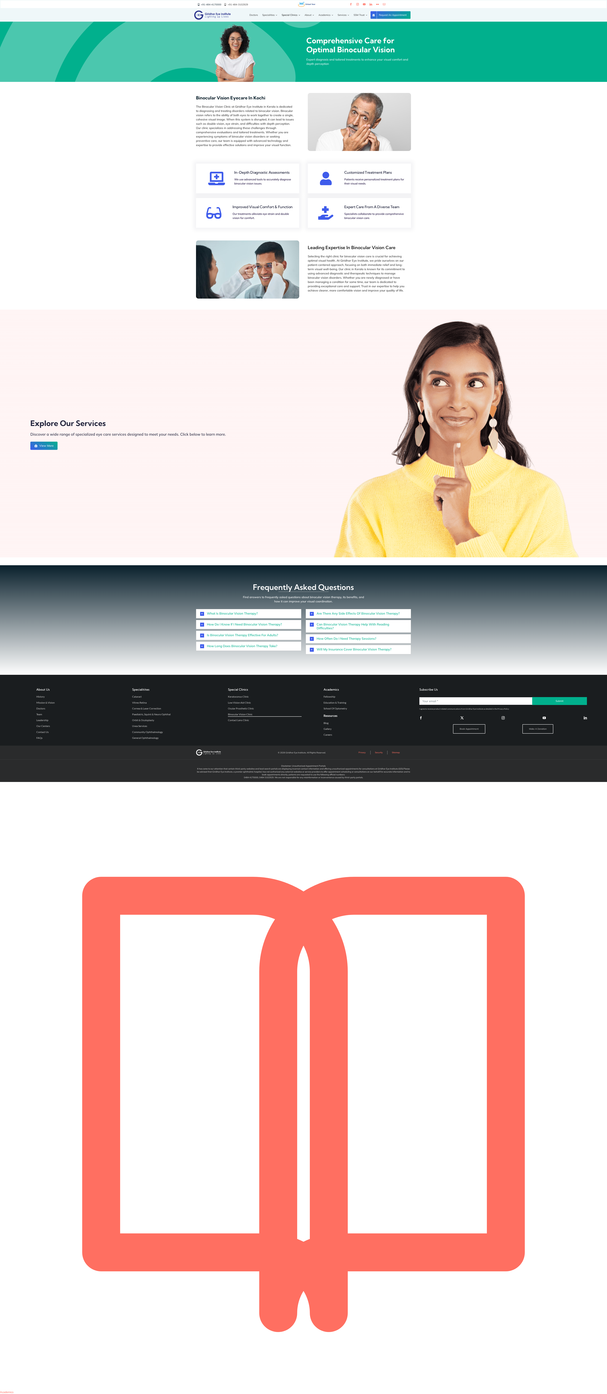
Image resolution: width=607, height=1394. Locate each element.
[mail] (384, 4)
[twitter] (462, 718)
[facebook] (350, 4)
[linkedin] (370, 4)
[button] (248, 613)
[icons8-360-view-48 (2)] (307, 2)
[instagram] (357, 4)
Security (379, 752)
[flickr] (377, 4)
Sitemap (396, 752)
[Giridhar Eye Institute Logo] (212, 11)
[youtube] (364, 4)
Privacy (362, 752)
